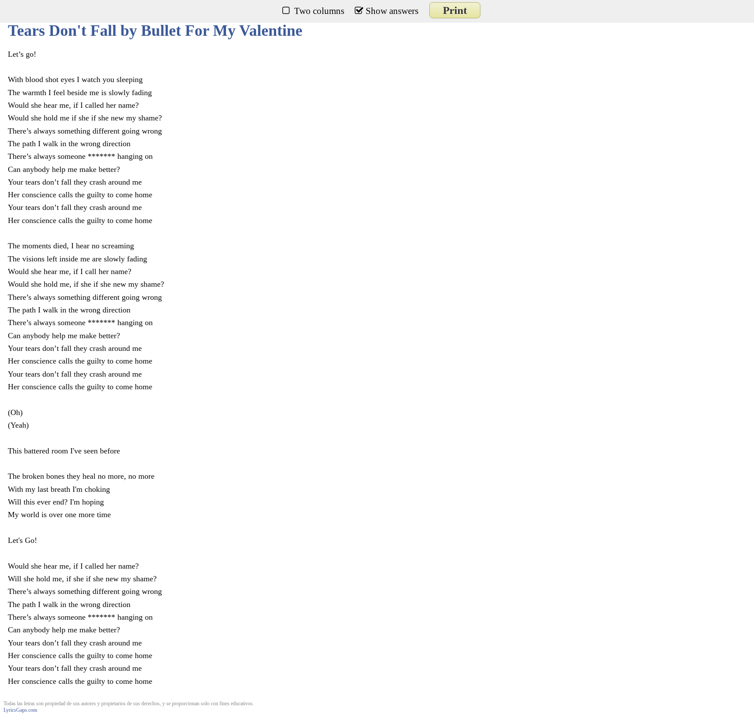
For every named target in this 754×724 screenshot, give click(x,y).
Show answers (392, 11)
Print (455, 10)
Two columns (319, 11)
